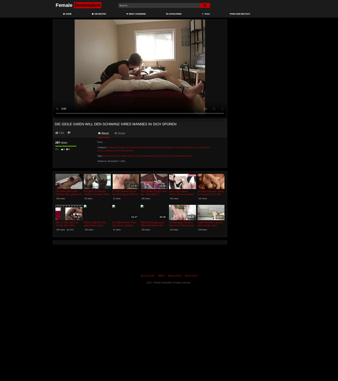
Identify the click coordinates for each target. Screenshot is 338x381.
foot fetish (157, 147)
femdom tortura (151, 156)
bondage (120, 147)
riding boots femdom (183, 156)
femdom (138, 147)
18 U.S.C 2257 (148, 276)
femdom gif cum (110, 156)
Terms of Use (191, 276)
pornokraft (118, 150)
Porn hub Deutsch (240, 14)
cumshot (130, 147)
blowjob (111, 147)
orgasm (108, 150)
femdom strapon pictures (131, 156)
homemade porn (190, 147)
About (105, 133)
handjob (167, 147)
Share (121, 133)
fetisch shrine (165, 156)
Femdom (147, 147)
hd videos (176, 147)
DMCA (161, 276)
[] (204, 5)
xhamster (128, 150)
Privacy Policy (174, 276)
